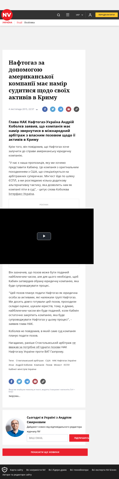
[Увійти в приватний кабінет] (90, 15)
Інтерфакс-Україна (21, 194)
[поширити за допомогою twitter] (52, 109)
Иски (11, 364)
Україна (7, 22)
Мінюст (58, 364)
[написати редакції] (68, 109)
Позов (49, 364)
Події (19, 22)
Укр (78, 14)
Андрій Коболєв (24, 364)
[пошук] (58, 14)
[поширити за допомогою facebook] (45, 109)
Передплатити (107, 14)
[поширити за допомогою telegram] (60, 109)
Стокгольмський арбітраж (30, 360)
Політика (29, 22)
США (48, 360)
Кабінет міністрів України (22, 369)
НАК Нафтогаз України (64, 360)
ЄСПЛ (67, 364)
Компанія (39, 364)
